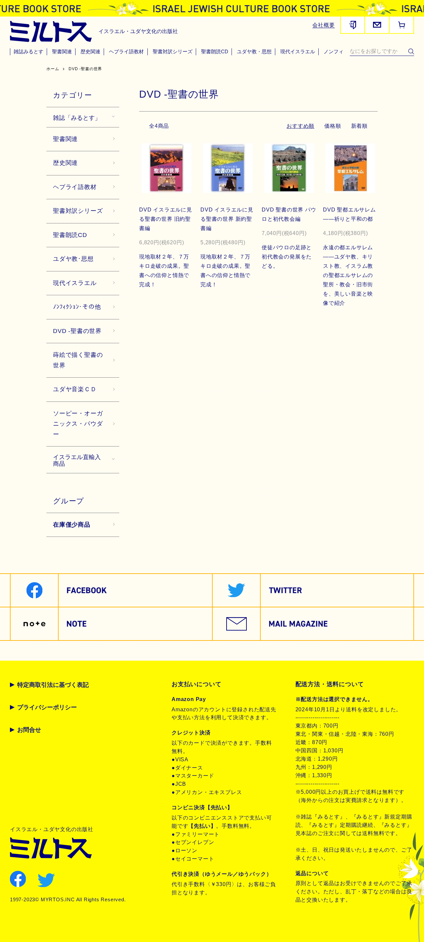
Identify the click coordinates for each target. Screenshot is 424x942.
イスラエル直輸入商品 (77, 459)
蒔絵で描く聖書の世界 (78, 360)
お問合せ (29, 730)
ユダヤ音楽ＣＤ (75, 389)
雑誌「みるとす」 (77, 117)
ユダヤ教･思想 (73, 259)
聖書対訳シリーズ (172, 51)
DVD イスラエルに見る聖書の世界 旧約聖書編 (165, 219)
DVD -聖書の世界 (85, 69)
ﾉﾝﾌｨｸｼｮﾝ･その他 (77, 307)
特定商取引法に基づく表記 (53, 685)
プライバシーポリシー (47, 707)
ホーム (52, 69)
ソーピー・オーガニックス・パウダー (78, 424)
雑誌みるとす (28, 51)
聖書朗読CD (214, 51)
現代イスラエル (297, 51)
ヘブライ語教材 (126, 51)
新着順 (359, 126)
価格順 (332, 126)
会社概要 (323, 25)
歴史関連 (90, 51)
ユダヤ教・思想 (254, 51)
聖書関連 (62, 51)
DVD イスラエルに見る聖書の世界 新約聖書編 (226, 219)
